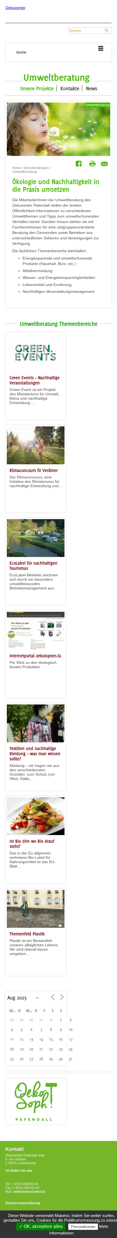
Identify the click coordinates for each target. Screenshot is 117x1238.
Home (21, 52)
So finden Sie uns (18, 1171)
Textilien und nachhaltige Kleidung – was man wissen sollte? (35, 753)
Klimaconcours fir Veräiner (34, 470)
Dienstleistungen (36, 168)
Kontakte (69, 88)
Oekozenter (15, 7)
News (91, 88)
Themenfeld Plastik (27, 933)
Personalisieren (83, 1227)
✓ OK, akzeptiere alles (41, 1226)
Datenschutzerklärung (22, 1203)
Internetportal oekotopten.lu (35, 655)
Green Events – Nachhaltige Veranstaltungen (35, 380)
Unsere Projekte (37, 88)
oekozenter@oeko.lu (29, 1192)
